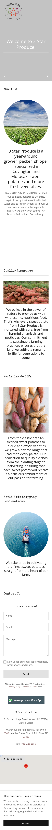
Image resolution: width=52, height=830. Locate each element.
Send (26, 674)
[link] (13, 4)
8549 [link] (6, 733)
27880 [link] (26, 736)
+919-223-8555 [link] (28, 743)
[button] (46, 4)
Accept (26, 823)
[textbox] (26, 616)
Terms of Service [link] (31, 686)
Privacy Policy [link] (14, 686)
